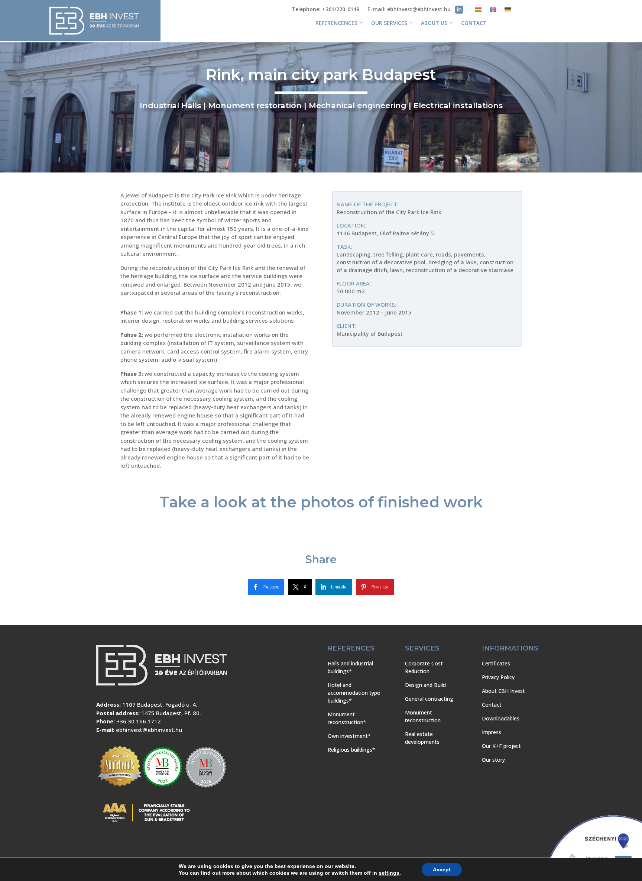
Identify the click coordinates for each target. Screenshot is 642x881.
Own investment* (349, 735)
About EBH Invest (503, 690)
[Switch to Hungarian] (478, 11)
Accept (442, 869)
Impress (491, 732)
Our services (389, 22)
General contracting (429, 698)
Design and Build (425, 684)
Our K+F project (501, 745)
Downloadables (500, 718)
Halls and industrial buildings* (350, 667)
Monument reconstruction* (347, 718)
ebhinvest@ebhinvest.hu (149, 729)
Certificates (496, 663)
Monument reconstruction (423, 716)
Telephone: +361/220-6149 (325, 10)
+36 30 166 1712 (138, 721)
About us (434, 22)
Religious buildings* (351, 749)
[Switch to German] (508, 11)
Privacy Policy (498, 677)
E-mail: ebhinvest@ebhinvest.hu (409, 10)
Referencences (336, 22)
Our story (493, 759)
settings (389, 873)
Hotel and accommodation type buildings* (354, 692)
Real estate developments (422, 737)
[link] (266, 587)
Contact (474, 22)
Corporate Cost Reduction (424, 667)
